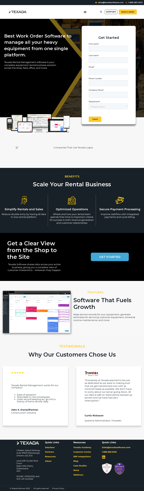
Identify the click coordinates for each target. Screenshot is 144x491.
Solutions (50, 447)
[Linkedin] (103, 457)
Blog (75, 461)
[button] (101, 12)
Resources (50, 456)
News (76, 470)
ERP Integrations (82, 456)
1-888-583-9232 (109, 452)
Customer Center (82, 452)
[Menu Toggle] (85, 12)
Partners (49, 452)
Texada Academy (82, 447)
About (48, 461)
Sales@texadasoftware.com (116, 447)
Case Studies (80, 465)
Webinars (78, 475)
